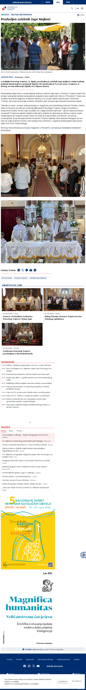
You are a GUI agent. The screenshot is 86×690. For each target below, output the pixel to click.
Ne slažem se (77, 681)
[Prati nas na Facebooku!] (24, 666)
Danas (3, 431)
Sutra (11, 431)
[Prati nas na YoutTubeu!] (38, 666)
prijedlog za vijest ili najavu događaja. (44, 649)
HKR (68, 2)
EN (78, 8)
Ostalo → (20, 431)
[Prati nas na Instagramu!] (29, 666)
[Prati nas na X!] (33, 666)
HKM (48, 2)
